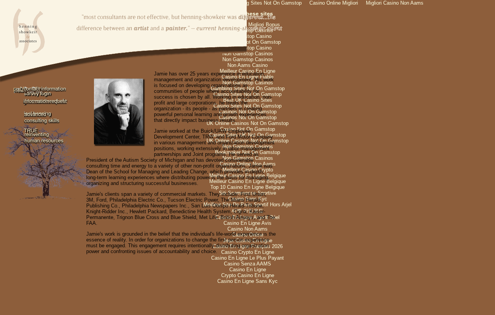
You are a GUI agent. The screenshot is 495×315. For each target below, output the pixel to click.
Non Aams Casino (247, 65)
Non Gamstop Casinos (247, 53)
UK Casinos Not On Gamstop (248, 42)
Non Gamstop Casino (247, 36)
